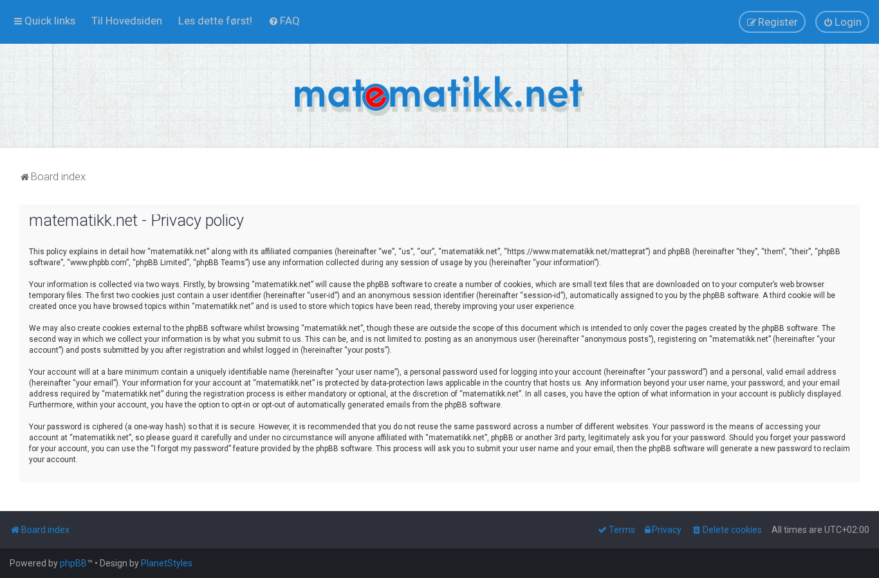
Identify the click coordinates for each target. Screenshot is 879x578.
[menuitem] (126, 20)
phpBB (73, 563)
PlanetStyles (166, 563)
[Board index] (439, 96)
